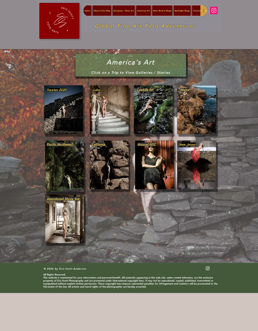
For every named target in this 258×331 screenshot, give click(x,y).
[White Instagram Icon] (207, 268)
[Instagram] (214, 10)
